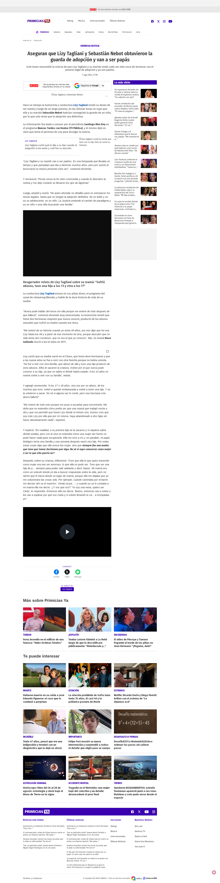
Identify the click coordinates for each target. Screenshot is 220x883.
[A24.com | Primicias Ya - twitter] (158, 21)
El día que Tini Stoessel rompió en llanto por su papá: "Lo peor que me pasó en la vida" (86, 853)
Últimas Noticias (117, 21)
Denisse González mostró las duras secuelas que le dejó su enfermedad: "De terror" (43, 840)
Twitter (67, 577)
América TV (140, 831)
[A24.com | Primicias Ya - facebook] (152, 21)
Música (81, 21)
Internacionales (97, 21)
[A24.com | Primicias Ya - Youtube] (170, 21)
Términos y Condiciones (32, 878)
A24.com (138, 826)
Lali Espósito (89, 32)
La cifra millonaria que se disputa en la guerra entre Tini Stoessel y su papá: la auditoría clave (86, 866)
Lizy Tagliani (80, 105)
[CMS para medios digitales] (150, 878)
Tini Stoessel (127, 32)
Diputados (68, 32)
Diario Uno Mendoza (144, 841)
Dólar (79, 32)
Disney (101, 32)
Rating (70, 21)
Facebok (56, 577)
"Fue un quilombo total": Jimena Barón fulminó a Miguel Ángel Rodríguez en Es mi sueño (42, 846)
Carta (138, 32)
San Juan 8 (140, 846)
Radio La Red (141, 836)
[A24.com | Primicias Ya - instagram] (164, 21)
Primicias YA (27, 40)
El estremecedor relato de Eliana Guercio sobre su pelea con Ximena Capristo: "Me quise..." (44, 833)
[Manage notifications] (214, 872)
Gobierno (56, 32)
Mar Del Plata (113, 32)
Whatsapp (77, 577)
